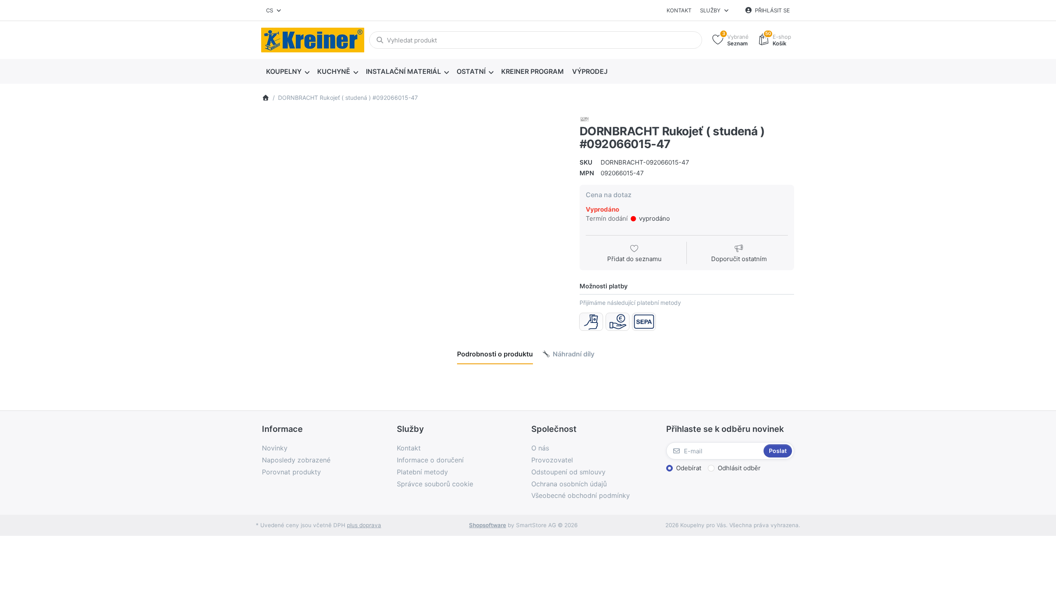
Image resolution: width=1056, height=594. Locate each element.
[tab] (495, 354)
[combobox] (274, 10)
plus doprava (364, 525)
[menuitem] (287, 71)
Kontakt (679, 10)
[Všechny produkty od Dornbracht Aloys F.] (584, 119)
